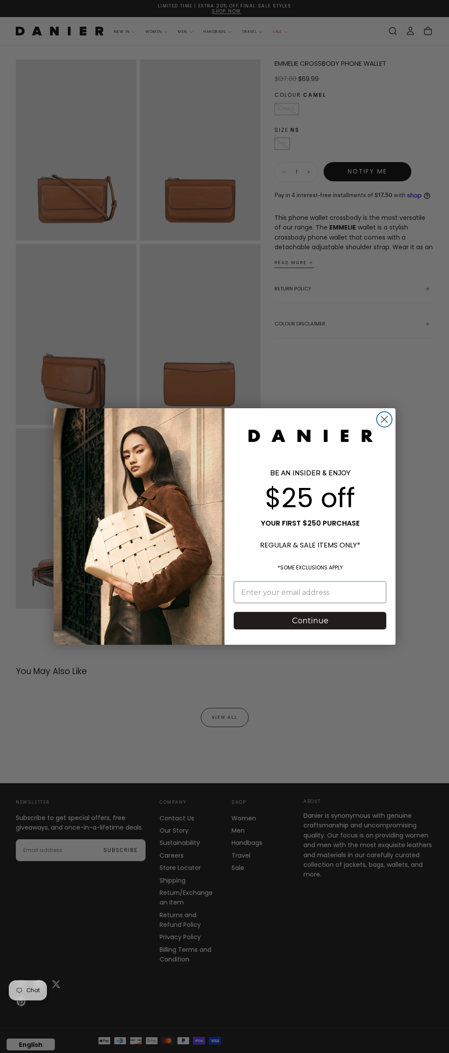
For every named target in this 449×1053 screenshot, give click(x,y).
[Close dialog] (384, 419)
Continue (310, 620)
